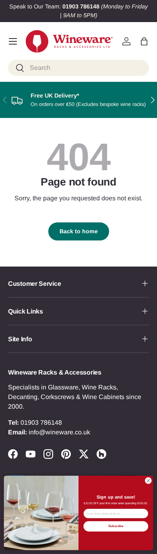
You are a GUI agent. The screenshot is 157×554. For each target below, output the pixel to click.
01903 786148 (41, 422)
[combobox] (78, 68)
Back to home (79, 231)
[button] (144, 41)
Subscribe (115, 526)
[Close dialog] (148, 480)
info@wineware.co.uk (59, 432)
